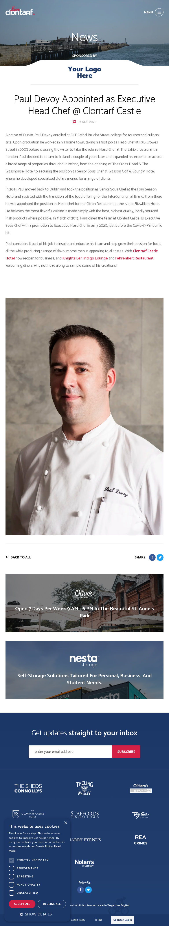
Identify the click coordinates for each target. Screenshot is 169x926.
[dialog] (37, 870)
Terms (98, 920)
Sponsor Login (122, 920)
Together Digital (118, 905)
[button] (37, 914)
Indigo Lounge (95, 258)
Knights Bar (72, 258)
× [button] (65, 823)
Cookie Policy (78, 920)
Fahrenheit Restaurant (134, 258)
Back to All (21, 557)
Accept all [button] (22, 904)
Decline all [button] (52, 904)
